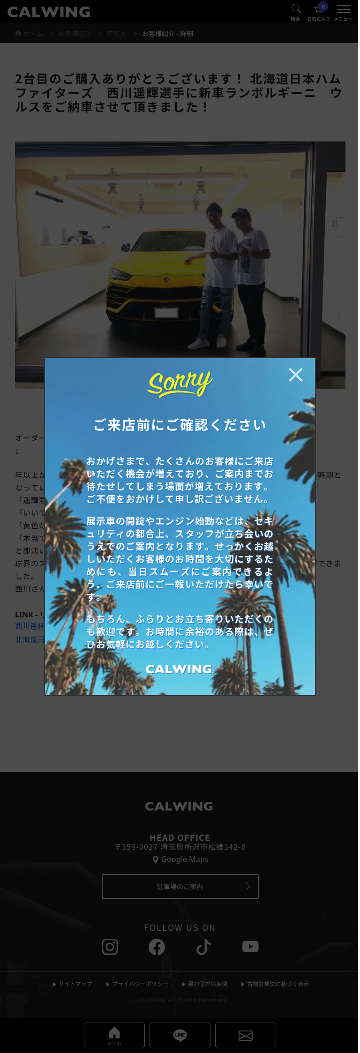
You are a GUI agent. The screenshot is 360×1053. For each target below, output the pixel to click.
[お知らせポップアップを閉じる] (296, 374)
